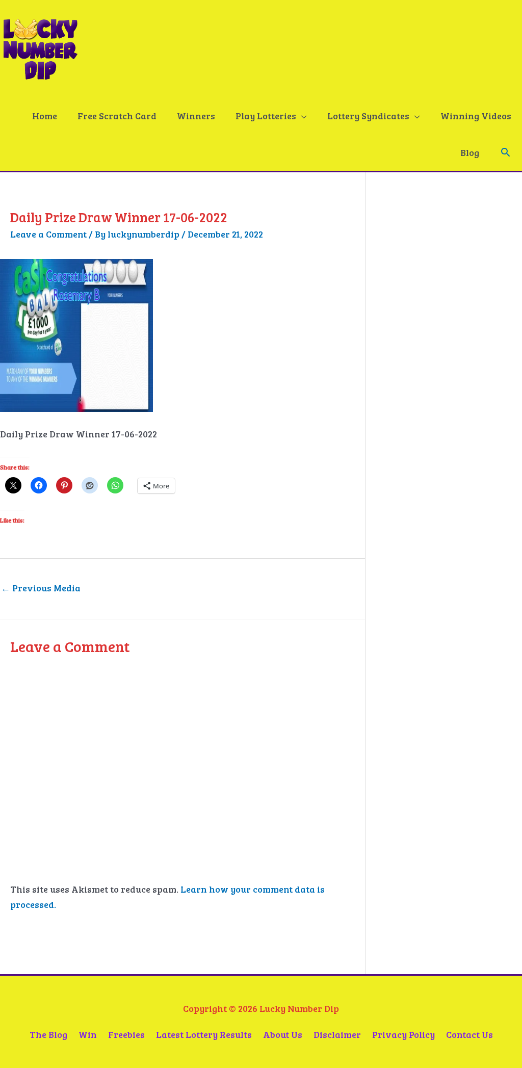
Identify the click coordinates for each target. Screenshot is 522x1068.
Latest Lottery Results (204, 1034)
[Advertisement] (459, 406)
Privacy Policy (403, 1034)
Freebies (126, 1034)
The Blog (48, 1034)
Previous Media (41, 588)
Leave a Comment (48, 234)
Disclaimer (337, 1034)
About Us (282, 1034)
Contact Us (469, 1034)
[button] (505, 152)
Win (88, 1034)
